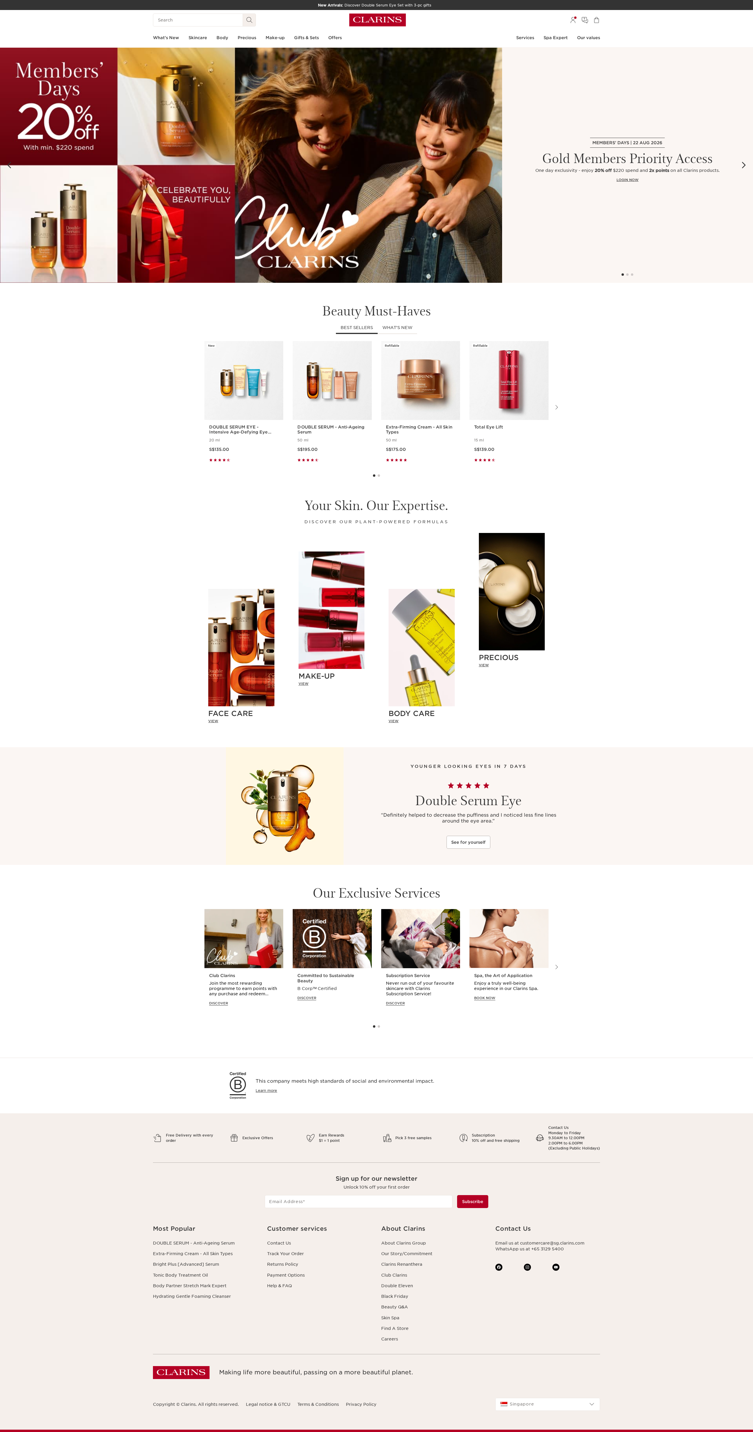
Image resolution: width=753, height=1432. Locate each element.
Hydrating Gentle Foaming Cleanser (192, 1296)
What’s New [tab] (397, 327)
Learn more (266, 1090)
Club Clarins (394, 1275)
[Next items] (743, 165)
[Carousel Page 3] (632, 274)
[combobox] (547, 1404)
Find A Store (395, 1328)
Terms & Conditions (318, 1404)
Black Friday (394, 1296)
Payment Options (286, 1275)
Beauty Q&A (394, 1307)
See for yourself (468, 842)
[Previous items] (9, 165)
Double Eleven (397, 1285)
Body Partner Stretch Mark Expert (189, 1285)
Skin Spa (390, 1317)
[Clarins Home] (377, 20)
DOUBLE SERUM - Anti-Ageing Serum (194, 1243)
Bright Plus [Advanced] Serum (186, 1264)
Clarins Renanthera (401, 1264)
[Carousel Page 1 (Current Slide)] (623, 274)
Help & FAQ (279, 1285)
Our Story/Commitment (406, 1253)
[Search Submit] (249, 20)
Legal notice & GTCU (268, 1404)
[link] (241, 721)
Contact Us (279, 1243)
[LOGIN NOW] (251, 165)
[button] (205, 1229)
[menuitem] (573, 20)
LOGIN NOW (628, 180)
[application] (243, 963)
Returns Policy (282, 1264)
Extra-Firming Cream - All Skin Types (193, 1253)
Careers (389, 1339)
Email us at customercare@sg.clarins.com (539, 1243)
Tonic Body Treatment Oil (180, 1275)
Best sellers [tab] (357, 327)
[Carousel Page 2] (627, 274)
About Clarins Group (403, 1243)
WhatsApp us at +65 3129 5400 (529, 1249)
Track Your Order (285, 1253)
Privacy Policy (361, 1404)
